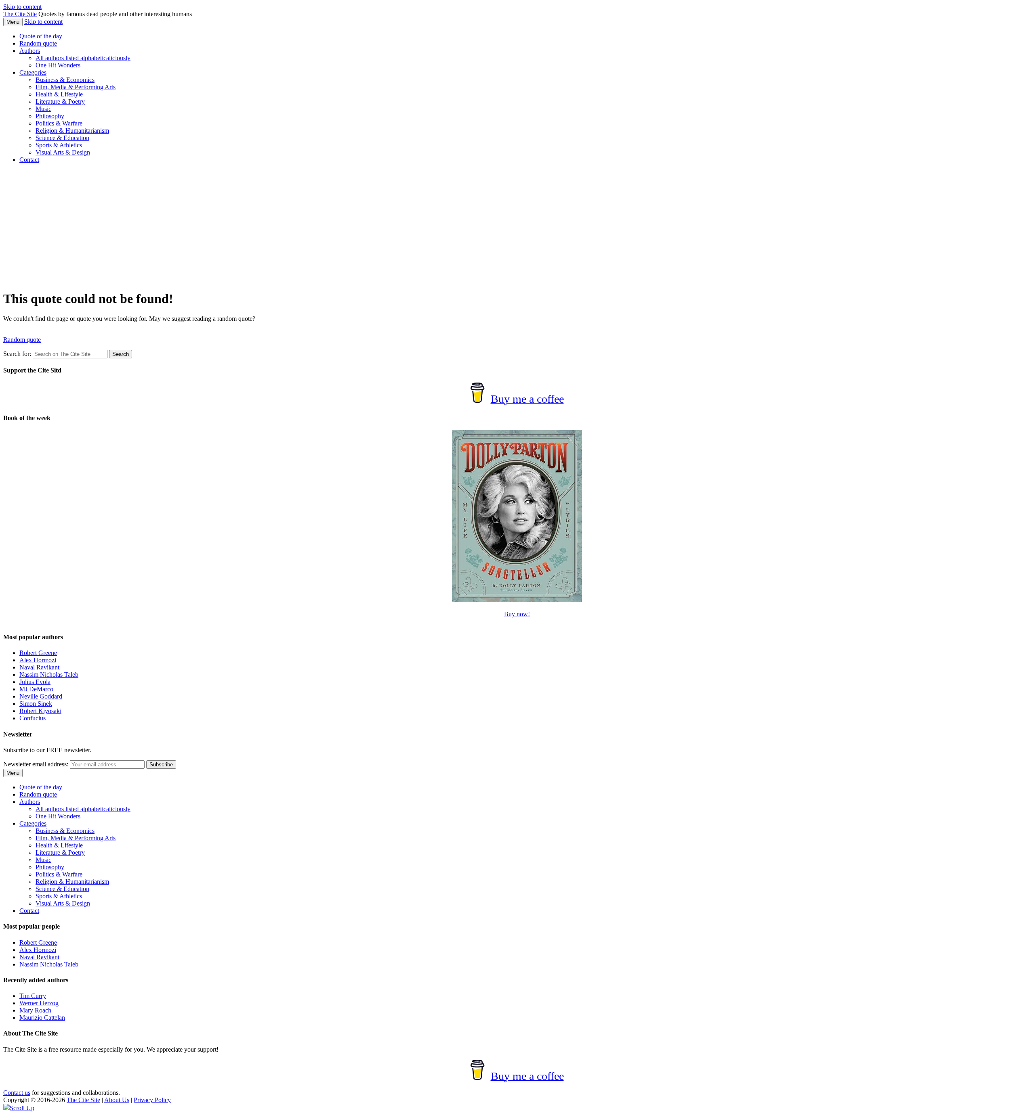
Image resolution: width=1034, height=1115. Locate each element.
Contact (29, 159)
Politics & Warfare (59, 123)
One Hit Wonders (58, 65)
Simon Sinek (35, 703)
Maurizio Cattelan (42, 1017)
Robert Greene (38, 652)
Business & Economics (65, 79)
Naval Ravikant (39, 667)
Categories (32, 72)
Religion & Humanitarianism (72, 130)
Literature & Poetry (60, 101)
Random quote (38, 43)
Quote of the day (40, 36)
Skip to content (22, 6)
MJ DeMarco (36, 689)
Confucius (32, 718)
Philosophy (50, 116)
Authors (29, 50)
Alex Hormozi (37, 660)
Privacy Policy (152, 1099)
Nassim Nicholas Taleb (48, 674)
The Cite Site (20, 13)
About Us (116, 1099)
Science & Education (62, 137)
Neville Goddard (40, 696)
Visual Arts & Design (63, 152)
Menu (12, 22)
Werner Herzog (39, 1003)
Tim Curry (32, 995)
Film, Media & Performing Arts (76, 87)
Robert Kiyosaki (40, 710)
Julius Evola (34, 681)
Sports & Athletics (59, 145)
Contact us (16, 1092)
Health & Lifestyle (59, 94)
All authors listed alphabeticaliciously (83, 57)
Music (43, 108)
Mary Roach (35, 1010)
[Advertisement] (517, 226)
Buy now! (517, 614)
